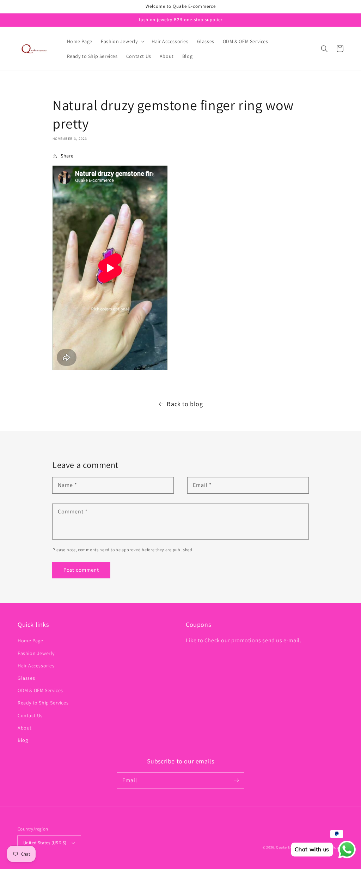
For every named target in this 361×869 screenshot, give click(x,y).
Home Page (30, 640)
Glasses (26, 678)
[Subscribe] (236, 780)
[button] (122, 41)
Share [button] (67, 156)
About (25, 728)
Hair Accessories (36, 665)
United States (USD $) (44, 843)
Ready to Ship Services (43, 703)
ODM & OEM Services (40, 690)
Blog (23, 740)
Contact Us (30, 715)
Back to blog (185, 404)
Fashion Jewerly (36, 653)
